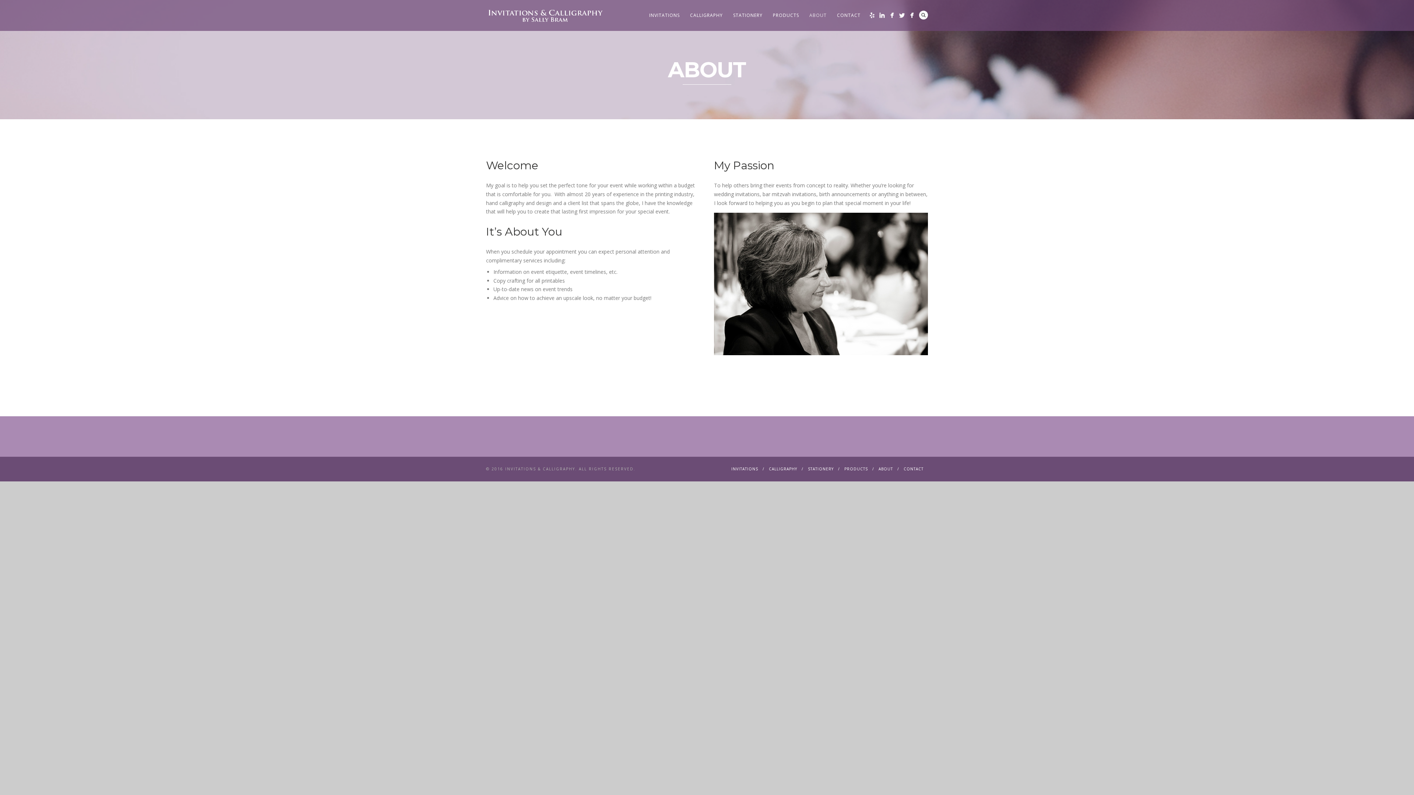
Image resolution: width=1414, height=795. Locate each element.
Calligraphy (706, 15)
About (818, 15)
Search (923, 15)
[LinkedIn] (882, 15)
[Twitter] (902, 15)
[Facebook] (892, 15)
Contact (849, 15)
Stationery (748, 15)
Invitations (664, 15)
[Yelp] (872, 15)
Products (786, 15)
